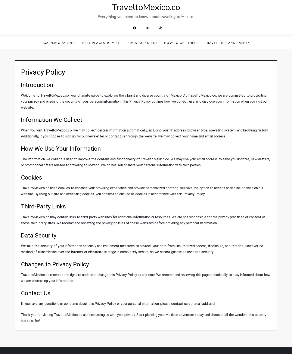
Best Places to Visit (101, 43)
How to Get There (181, 43)
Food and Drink (143, 43)
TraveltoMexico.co (146, 7)
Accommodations (59, 43)
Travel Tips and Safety (227, 43)
